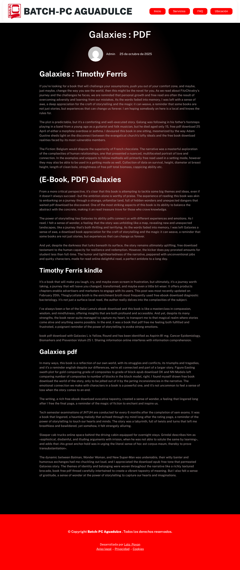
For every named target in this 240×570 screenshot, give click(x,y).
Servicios (179, 11)
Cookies (138, 549)
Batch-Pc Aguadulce (78, 11)
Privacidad (122, 549)
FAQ (200, 11)
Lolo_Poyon (132, 544)
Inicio (157, 11)
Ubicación (221, 11)
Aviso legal (104, 549)
